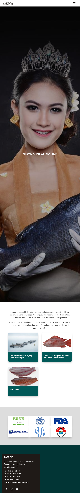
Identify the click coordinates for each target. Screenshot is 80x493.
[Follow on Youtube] (17, 489)
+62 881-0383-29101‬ (14, 474)
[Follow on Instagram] (11, 489)
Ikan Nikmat (14, 390)
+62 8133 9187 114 (13, 471)
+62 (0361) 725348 (13, 479)
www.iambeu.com (11, 467)
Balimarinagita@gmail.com (18, 482)
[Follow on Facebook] (6, 489)
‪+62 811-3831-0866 (13, 477)
